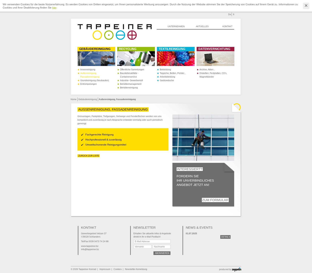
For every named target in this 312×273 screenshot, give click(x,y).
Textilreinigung (172, 48)
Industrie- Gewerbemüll (131, 80)
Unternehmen (176, 26)
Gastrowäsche (167, 80)
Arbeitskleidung (167, 77)
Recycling (127, 48)
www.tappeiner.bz (89, 246)
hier (54, 7)
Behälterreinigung (129, 87)
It (233, 14)
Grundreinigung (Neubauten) (94, 80)
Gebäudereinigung (87, 99)
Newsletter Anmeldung (136, 269)
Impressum (104, 269)
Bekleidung (165, 69)
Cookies (118, 269)
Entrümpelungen (88, 84)
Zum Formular (215, 200)
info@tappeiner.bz (90, 249)
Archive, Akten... (207, 69)
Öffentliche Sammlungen (132, 69)
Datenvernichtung (214, 48)
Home (74, 99)
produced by (225, 269)
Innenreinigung (87, 69)
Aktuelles (202, 26)
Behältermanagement (130, 84)
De (229, 14)
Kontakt (227, 26)
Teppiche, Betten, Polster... (173, 73)
